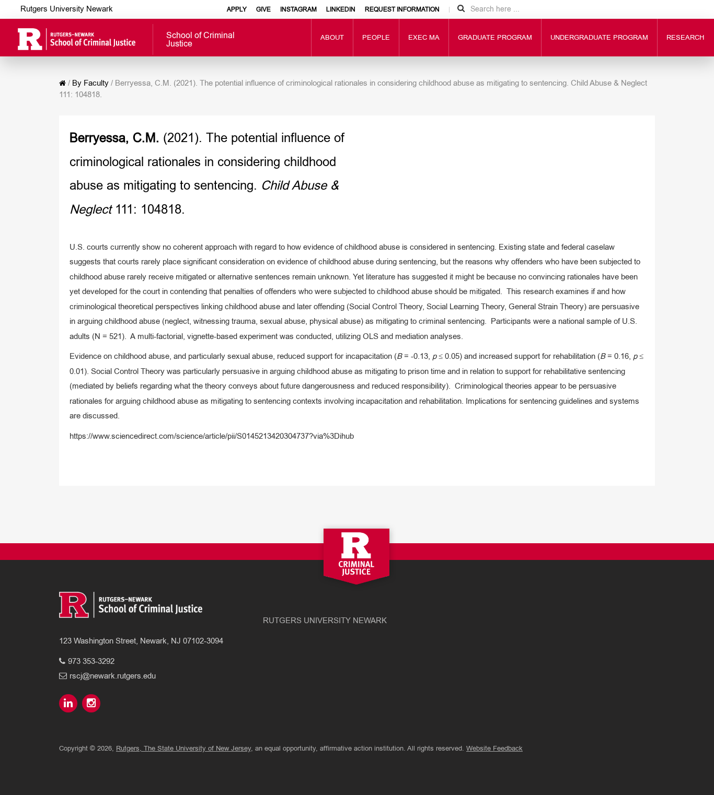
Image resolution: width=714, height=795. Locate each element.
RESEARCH (685, 37)
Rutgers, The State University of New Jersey (183, 748)
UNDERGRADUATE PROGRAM (599, 37)
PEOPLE (376, 37)
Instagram (298, 9)
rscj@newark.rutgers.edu (113, 675)
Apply (237, 9)
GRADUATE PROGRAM (495, 37)
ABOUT (332, 37)
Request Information (402, 9)
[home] (62, 83)
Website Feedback (494, 748)
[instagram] (92, 703)
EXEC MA (424, 37)
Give (263, 9)
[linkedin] (69, 703)
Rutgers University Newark (66, 8)
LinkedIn (340, 9)
